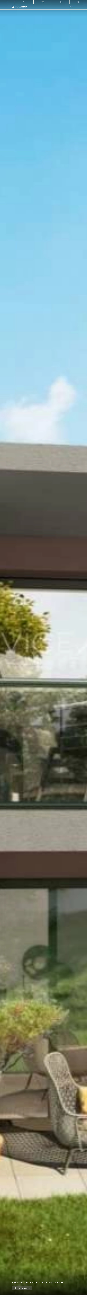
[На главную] (19, 7)
